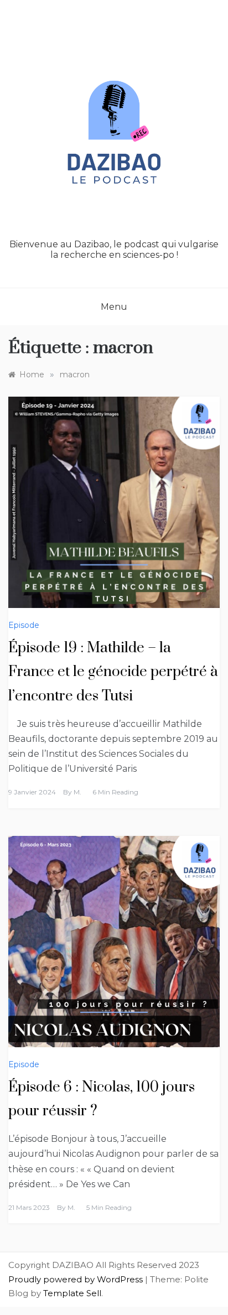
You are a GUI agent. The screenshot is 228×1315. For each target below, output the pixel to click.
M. (77, 792)
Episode (23, 625)
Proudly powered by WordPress (76, 1279)
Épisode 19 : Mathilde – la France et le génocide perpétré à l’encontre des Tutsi (112, 672)
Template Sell (72, 1293)
